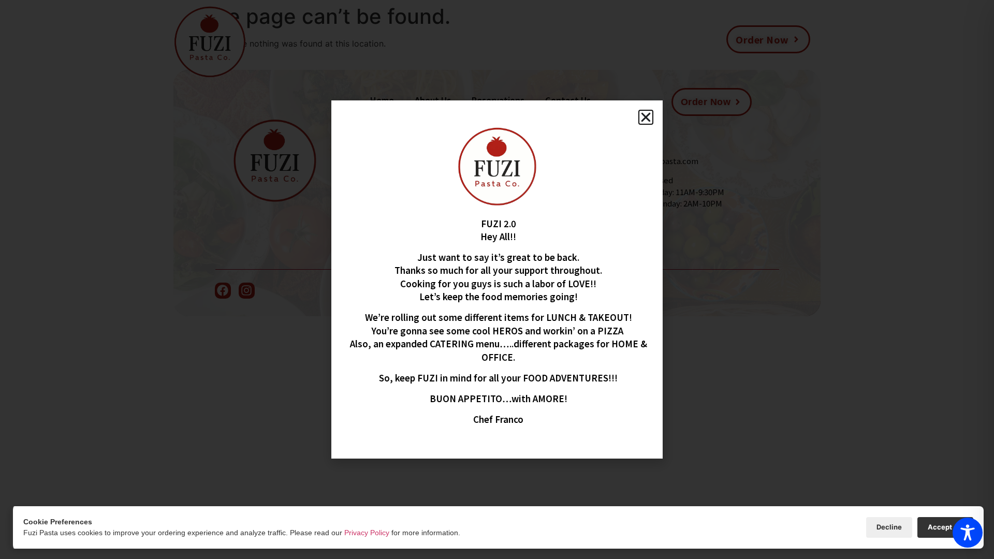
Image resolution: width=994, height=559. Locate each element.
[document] (497, 279)
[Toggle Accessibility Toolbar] (968, 533)
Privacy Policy (366, 532)
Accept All (945, 527)
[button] (645, 117)
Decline (889, 527)
